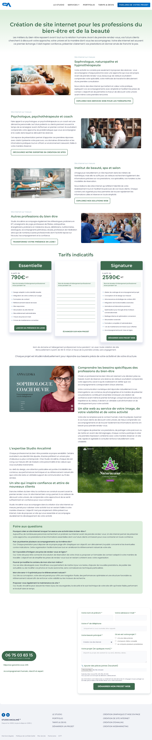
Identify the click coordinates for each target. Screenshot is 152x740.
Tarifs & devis (59, 722)
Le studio (57, 714)
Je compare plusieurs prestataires (130, 644)
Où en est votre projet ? (125, 634)
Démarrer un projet (63, 726)
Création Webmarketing (115, 726)
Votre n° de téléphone (91, 623)
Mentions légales (8, 736)
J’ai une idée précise (125, 638)
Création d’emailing (113, 722)
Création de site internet (116, 718)
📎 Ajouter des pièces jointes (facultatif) (99, 665)
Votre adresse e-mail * (125, 613)
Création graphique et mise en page (121, 714)
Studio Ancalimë (11, 720)
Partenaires (52, 736)
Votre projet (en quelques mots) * (96, 648)
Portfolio (57, 718)
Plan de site (41, 736)
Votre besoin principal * (92, 635)
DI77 (60, 736)
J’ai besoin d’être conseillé (127, 641)
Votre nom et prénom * (92, 613)
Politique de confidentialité (25, 736)
